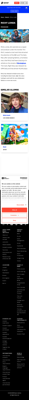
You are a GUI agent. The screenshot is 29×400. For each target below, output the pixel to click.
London (5, 267)
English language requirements (6, 367)
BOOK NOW (14, 11)
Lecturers (5, 242)
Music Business (21, 248)
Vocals (19, 261)
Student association (6, 333)
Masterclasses (7, 244)
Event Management (20, 239)
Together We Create (6, 348)
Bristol (4, 275)
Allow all (14, 210)
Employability (21, 322)
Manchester (6, 272)
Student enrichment (6, 329)
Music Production (20, 254)
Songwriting (20, 258)
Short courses (21, 287)
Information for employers (21, 330)
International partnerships (6, 383)
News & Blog (20, 357)
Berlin (4, 283)
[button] (24, 3)
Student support (7, 325)
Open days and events (21, 360)
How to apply (20, 274)
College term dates (20, 301)
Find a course (21, 269)
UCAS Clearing (21, 271)
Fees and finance (19, 297)
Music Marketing (21, 251)
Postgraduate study (21, 283)
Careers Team (21, 334)
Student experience (6, 322)
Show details (20, 204)
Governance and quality (7, 253)
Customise (14, 215)
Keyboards (20, 246)
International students (6, 356)
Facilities (5, 250)
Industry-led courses (6, 238)
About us (5, 235)
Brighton (5, 270)
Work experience (20, 326)
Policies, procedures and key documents (21, 310)
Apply (17, 3)
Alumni (7, 17)
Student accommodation (7, 337)
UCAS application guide (20, 278)
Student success (7, 247)
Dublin (4, 280)
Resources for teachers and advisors (21, 365)
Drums (19, 236)
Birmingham (21, 63)
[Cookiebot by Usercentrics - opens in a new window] (20, 178)
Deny (14, 220)
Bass (18, 233)
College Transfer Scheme (5, 342)
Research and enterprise (6, 257)
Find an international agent (6, 378)
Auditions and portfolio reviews (21, 291)
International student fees (6, 373)
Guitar (19, 243)
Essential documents (20, 305)
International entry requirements (6, 361)
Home (2, 17)
